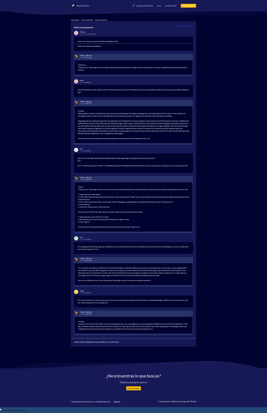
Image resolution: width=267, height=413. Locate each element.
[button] (133, 5)
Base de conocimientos (145, 6)
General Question (101, 20)
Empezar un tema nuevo (184, 26)
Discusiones (75, 20)
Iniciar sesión (188, 6)
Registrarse (91, 342)
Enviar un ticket (170, 6)
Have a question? (87, 20)
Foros (159, 6)
